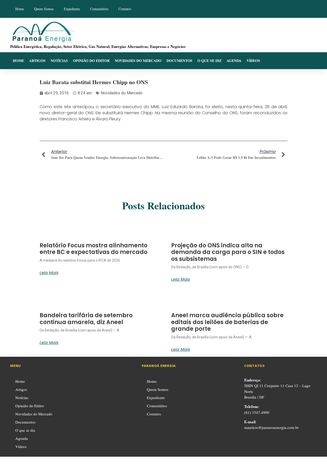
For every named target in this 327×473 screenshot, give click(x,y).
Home (19, 8)
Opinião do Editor (91, 60)
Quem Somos (44, 8)
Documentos (179, 60)
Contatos (125, 8)
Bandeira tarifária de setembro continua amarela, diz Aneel (86, 318)
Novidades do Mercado (138, 60)
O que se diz (209, 60)
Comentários (99, 8)
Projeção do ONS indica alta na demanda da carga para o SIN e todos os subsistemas (228, 252)
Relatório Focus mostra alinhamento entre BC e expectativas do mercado (93, 248)
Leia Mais (49, 273)
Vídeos (253, 60)
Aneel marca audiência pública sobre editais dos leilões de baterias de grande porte (227, 322)
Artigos (37, 60)
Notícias (59, 60)
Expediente (72, 8)
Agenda (234, 60)
